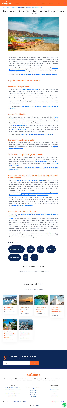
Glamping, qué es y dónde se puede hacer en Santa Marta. (39, 74)
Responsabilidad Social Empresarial (12, 389)
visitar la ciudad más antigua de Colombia (30, 180)
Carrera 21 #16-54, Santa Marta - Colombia (34, 387)
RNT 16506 (16, 401)
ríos (55, 161)
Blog (8, 7)
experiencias (30, 249)
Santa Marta (19, 148)
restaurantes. (29, 205)
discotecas (20, 205)
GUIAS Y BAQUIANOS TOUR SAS (12, 387)
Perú (36, 2)
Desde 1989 (23, 401)
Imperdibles (40, 249)
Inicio (4, 7)
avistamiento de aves (40, 161)
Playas (25, 257)
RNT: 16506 (33, 396)
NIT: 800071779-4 (33, 394)
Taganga (11, 218)
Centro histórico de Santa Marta (16, 249)
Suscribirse (34, 363)
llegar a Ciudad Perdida (19, 125)
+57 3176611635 (33, 390)
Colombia (17, 2)
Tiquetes (43, 2)
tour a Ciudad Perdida (18, 129)
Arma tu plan (54, 387)
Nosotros (59, 2)
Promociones (54, 395)
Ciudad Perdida (27, 2)
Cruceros (51, 2)
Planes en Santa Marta (14, 257)
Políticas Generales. (12, 395)
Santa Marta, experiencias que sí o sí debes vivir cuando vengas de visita (26, 7)
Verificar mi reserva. (54, 389)
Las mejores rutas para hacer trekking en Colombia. (37, 134)
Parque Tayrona (51, 249)
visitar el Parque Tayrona (30, 89)
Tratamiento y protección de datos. (12, 393)
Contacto (54, 391)
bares (14, 205)
